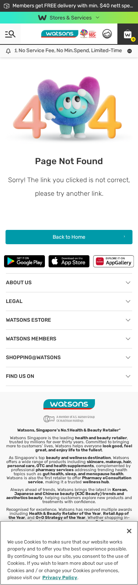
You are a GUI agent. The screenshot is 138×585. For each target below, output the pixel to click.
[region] (69, 553)
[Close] (129, 531)
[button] (127, 34)
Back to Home (69, 237)
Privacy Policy (59, 577)
